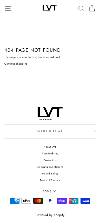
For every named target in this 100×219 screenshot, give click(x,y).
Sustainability (50, 153)
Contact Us (50, 160)
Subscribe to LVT (50, 131)
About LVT (50, 147)
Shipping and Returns (50, 167)
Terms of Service (50, 180)
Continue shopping (16, 64)
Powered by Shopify (50, 215)
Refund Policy (50, 174)
